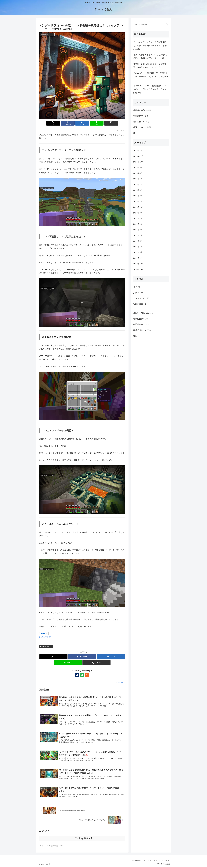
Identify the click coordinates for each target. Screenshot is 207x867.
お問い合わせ (136, 860)
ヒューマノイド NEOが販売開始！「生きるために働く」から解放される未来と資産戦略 (150, 89)
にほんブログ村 (46, 637)
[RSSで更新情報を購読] (87, 675)
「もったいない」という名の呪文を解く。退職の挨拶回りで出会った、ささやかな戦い (150, 45)
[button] (111, 123)
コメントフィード (141, 298)
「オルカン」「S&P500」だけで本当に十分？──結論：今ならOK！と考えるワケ (150, 76)
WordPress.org (139, 304)
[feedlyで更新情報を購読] (82, 675)
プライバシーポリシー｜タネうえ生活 (156, 860)
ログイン (137, 287)
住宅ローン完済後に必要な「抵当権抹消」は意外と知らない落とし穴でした (149, 65)
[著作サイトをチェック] (77, 675)
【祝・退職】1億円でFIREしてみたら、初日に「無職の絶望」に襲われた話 (150, 56)
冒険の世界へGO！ (46, 646)
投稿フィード (139, 292)
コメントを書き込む (82, 838)
